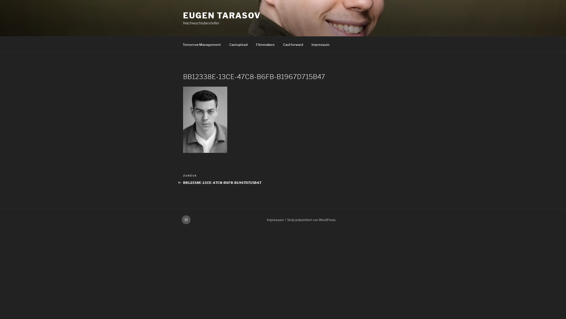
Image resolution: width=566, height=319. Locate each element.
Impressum (320, 45)
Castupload (238, 45)
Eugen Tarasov (222, 15)
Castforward (293, 45)
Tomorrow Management (202, 45)
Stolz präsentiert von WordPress (311, 220)
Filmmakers (265, 45)
